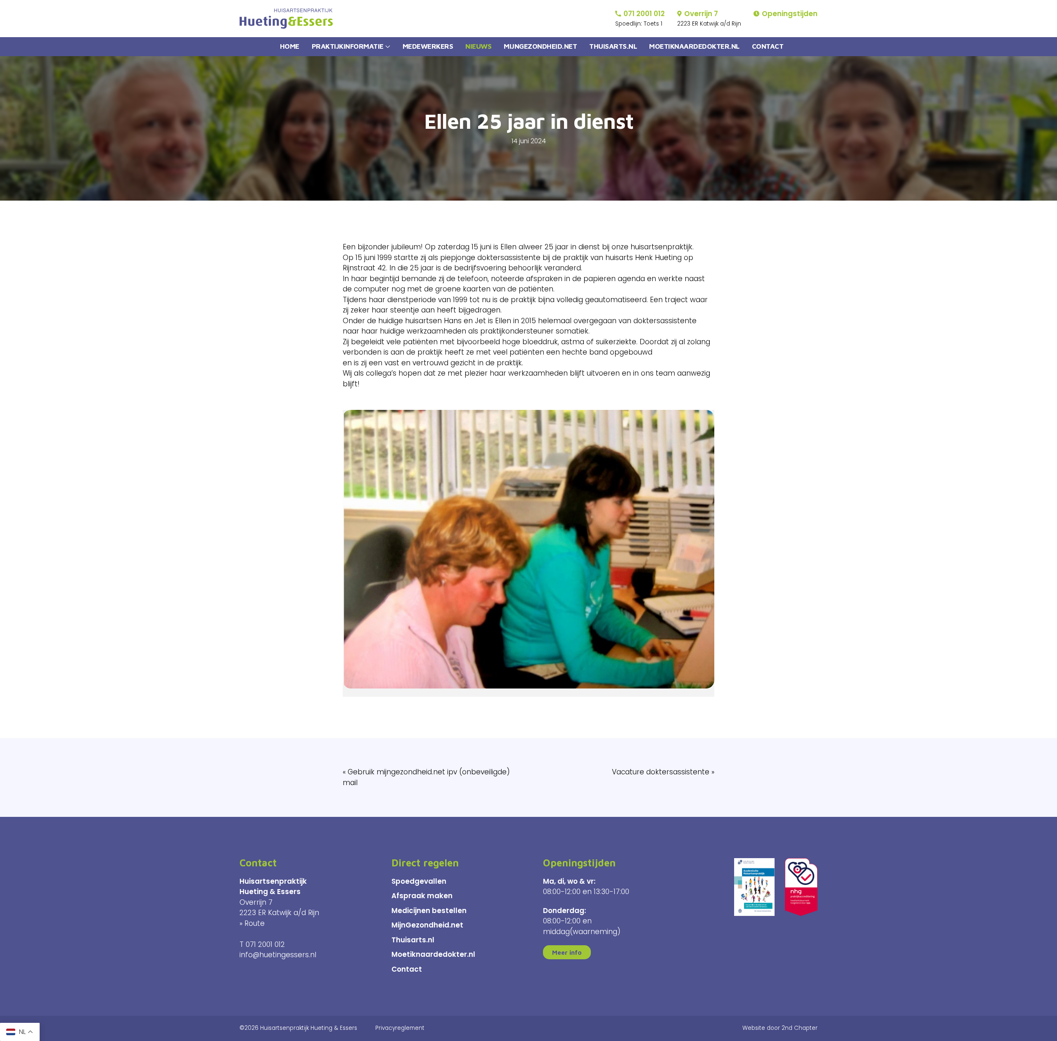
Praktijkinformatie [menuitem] (348, 46)
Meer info (567, 952)
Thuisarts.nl (412, 940)
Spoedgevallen (418, 881)
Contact (406, 969)
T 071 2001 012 (262, 944)
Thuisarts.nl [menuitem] (613, 46)
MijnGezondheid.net (427, 925)
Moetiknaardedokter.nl (433, 954)
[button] (528, 553)
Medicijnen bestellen (429, 911)
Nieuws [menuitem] (478, 46)
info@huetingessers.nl (277, 955)
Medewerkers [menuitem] (428, 46)
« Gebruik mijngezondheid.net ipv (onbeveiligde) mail (426, 777)
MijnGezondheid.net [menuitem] (540, 46)
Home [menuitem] (289, 46)
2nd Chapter (800, 1028)
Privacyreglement (399, 1028)
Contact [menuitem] (768, 46)
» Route (252, 923)
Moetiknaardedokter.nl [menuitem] (694, 46)
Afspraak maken (422, 896)
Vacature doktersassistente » (663, 772)
